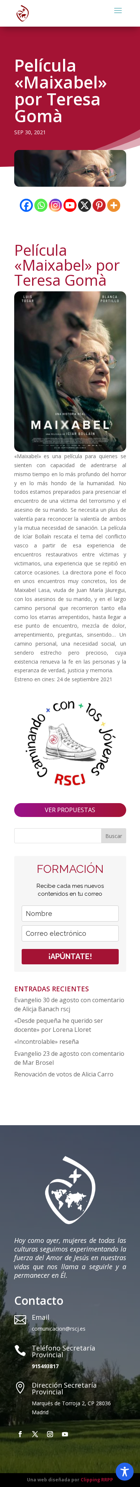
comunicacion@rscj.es (58, 1328)
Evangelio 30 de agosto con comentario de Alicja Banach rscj (69, 1004)
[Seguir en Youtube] (65, 1434)
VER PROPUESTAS (70, 810)
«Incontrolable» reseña (46, 1041)
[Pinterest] (99, 205)
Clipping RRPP (97, 1480)
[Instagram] (55, 205)
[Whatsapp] (40, 205)
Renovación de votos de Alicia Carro (63, 1074)
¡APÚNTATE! (70, 956)
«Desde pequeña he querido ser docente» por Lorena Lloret (58, 1025)
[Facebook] (26, 205)
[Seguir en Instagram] (50, 1434)
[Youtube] (70, 205)
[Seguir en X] (35, 1434)
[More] (113, 205)
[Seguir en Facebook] (20, 1434)
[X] (84, 205)
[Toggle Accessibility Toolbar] (124, 1471)
